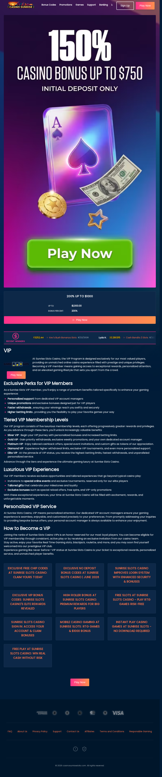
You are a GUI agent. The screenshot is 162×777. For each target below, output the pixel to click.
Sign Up (125, 5)
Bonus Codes (49, 4)
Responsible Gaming (140, 731)
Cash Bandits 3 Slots (123, 337)
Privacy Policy (40, 731)
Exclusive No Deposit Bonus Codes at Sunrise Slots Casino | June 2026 (80, 572)
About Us (22, 731)
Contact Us (73, 731)
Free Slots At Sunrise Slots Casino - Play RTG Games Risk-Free (131, 599)
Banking (103, 4)
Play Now (145, 5)
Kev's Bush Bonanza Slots (49, 337)
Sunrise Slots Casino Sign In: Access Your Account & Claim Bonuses (27, 628)
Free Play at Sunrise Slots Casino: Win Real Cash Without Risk (28, 653)
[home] (21, 8)
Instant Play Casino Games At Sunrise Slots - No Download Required (132, 626)
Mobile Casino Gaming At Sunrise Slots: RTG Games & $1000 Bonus (80, 626)
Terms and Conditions (112, 731)
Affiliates (89, 731)
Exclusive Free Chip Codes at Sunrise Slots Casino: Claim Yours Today (28, 572)
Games (80, 4)
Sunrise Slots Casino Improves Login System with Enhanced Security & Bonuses (132, 574)
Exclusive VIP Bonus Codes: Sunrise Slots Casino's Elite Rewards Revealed (28, 601)
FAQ (10, 731)
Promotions (65, 4)
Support (91, 4)
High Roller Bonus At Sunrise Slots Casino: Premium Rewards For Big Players (80, 601)
